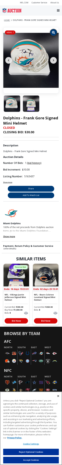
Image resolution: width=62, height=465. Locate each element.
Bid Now (16, 320)
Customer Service (39, 2)
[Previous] (8, 60)
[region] (31, 428)
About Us (54, 2)
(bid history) (34, 163)
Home (7, 20)
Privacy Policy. (14, 437)
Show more (7, 182)
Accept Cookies (31, 460)
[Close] (58, 396)
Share (31, 188)
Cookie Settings (31, 443)
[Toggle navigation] (58, 10)
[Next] (53, 60)
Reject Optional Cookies (31, 451)
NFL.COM (24, 2)
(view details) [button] (9, 248)
